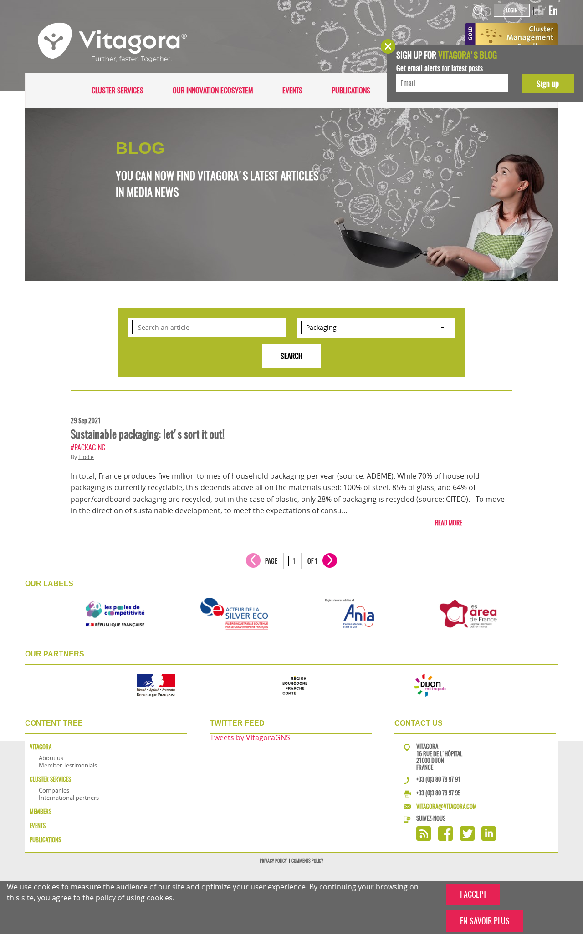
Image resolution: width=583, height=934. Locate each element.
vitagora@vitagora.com (446, 806)
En (553, 10)
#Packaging (88, 447)
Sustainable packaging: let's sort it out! (148, 434)
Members (40, 811)
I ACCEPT (473, 894)
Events (292, 90)
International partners (69, 797)
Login (511, 10)
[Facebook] (445, 838)
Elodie (86, 457)
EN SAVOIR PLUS (485, 920)
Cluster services (117, 90)
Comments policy (307, 861)
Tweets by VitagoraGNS (250, 737)
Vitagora (40, 747)
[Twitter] (467, 838)
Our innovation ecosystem (213, 90)
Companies (54, 790)
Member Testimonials (68, 765)
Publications (351, 90)
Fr (541, 10)
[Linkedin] (488, 838)
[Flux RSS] (423, 838)
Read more (448, 522)
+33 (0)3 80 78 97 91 (438, 779)
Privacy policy (273, 861)
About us (51, 758)
